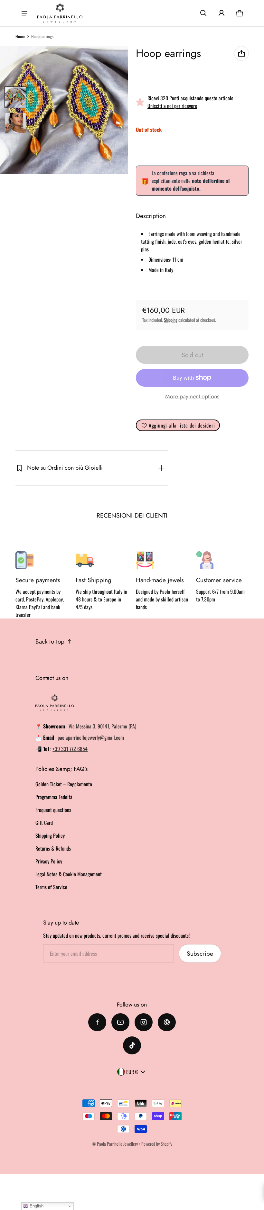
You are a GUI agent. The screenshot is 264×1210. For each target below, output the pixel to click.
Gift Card (44, 822)
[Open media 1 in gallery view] (15, 97)
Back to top (49, 641)
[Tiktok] (132, 1045)
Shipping (170, 320)
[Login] (221, 13)
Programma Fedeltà (53, 797)
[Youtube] (120, 1022)
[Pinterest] (167, 1022)
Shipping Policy (50, 835)
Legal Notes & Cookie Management (68, 874)
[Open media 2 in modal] (64, 110)
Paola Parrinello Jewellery (117, 1144)
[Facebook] (97, 1022)
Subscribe (200, 953)
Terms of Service (51, 887)
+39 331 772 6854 (70, 749)
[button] (203, 13)
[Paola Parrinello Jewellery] (59, 13)
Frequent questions (53, 810)
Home (20, 36)
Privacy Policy (48, 861)
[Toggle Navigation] (24, 13)
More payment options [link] (192, 396)
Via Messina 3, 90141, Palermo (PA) (102, 726)
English (35, 1206)
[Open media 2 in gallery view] (15, 123)
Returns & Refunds (53, 848)
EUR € (132, 1072)
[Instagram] (144, 1022)
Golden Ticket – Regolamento (63, 784)
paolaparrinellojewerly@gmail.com (91, 737)
